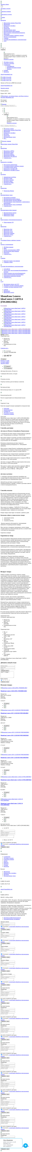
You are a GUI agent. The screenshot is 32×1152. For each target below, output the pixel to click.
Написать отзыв (5, 681)
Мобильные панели (9, 214)
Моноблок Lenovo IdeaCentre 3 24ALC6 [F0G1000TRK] (16, 779)
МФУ (5, 248)
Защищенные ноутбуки (10, 177)
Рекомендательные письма (14, 67)
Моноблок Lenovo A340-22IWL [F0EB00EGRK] (14, 691)
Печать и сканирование (10, 36)
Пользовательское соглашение (12, 919)
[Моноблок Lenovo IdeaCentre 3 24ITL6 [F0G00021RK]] (17, 309)
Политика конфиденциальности (12, 917)
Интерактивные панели (10, 212)
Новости (6, 862)
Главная (6, 289)
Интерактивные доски (10, 30)
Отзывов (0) (7, 411)
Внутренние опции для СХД (11, 284)
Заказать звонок (5, 88)
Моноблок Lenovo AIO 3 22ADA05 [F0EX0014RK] (14, 713)
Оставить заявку (5, 362)
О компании (7, 64)
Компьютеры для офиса (10, 873)
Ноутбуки (6, 27)
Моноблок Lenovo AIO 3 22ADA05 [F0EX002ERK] (15, 735)
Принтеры (6, 252)
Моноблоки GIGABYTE (10, 156)
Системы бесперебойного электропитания (15, 39)
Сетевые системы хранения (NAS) (13, 287)
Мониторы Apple (8, 232)
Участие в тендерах (9, 63)
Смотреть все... (8, 158)
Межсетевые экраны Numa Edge (12, 23)
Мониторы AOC (8, 230)
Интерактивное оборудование (12, 31)
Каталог (4, 104)
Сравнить (8, 366)
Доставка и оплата (5, 8)
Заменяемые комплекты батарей (12, 276)
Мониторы (6, 34)
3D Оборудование (8, 247)
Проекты (9, 69)
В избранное (9, 368)
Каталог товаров (6, 141)
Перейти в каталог (9, 59)
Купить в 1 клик (5, 360)
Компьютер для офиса (9, 25)
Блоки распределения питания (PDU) (14, 274)
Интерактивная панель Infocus (12, 199)
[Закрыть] (1, 848)
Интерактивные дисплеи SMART (13, 200)
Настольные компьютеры (10, 164)
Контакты (3, 20)
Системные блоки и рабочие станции (14, 35)
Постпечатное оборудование (11, 251)
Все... (5, 138)
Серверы (6, 38)
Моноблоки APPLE (9, 151)
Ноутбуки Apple (8, 178)
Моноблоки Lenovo (9, 292)
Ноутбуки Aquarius (9, 179)
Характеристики (8, 410)
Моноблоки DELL (9, 153)
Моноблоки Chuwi (9, 152)
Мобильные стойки (9, 215)
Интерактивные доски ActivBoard (13, 204)
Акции (5, 861)
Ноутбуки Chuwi (8, 181)
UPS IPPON (7, 269)
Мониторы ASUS (8, 234)
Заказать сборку (5, 4)
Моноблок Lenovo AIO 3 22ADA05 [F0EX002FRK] (15, 757)
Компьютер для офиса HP (10, 169)
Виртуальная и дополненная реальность (14, 32)
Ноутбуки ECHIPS (9, 182)
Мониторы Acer (8, 229)
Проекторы (7, 28)
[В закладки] (5, 707)
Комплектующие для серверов (12, 261)
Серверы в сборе (8, 262)
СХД (5, 41)
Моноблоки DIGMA (9, 155)
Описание (6, 408)
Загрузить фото (5, 670)
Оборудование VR (9, 222)
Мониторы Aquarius (9, 233)
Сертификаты (10, 66)
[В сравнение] (5, 705)
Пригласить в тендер (6, 14)
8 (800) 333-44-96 (6, 77)
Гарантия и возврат (6, 11)
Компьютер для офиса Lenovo (11, 170)
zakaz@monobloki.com (6, 74)
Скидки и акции (9, 128)
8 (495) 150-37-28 (6, 80)
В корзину (3, 359)
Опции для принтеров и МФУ (12, 250)
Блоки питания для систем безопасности (14, 273)
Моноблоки (7, 24)
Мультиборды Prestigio (10, 197)
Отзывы (3, 17)
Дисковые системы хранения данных (13, 285)
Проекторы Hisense (9, 190)
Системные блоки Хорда (10, 167)
